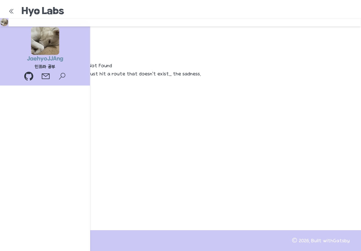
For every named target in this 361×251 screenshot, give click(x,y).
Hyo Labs (42, 10)
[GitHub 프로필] (29, 77)
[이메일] (46, 77)
